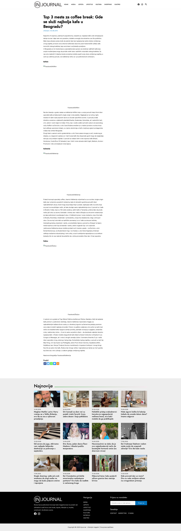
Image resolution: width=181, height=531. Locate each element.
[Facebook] (139, 4)
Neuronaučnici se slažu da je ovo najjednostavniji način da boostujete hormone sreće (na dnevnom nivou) (104, 447)
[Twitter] (48, 363)
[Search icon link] (146, 4)
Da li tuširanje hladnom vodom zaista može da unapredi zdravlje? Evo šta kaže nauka (133, 446)
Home (66, 4)
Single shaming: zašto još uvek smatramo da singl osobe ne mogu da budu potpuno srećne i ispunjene (47, 479)
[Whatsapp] (51, 363)
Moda (73, 4)
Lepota (80, 4)
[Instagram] (142, 4)
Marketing (122, 513)
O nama (131, 513)
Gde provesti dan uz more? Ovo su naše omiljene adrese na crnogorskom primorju (133, 478)
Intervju (86, 515)
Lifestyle (89, 4)
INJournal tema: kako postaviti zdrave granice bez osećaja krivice (104, 478)
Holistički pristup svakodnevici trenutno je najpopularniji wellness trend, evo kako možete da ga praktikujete (104, 415)
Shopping (108, 4)
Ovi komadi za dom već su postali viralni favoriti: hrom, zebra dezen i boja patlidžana (75, 414)
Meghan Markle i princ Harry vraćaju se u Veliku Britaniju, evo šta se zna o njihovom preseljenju (46, 415)
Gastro (117, 4)
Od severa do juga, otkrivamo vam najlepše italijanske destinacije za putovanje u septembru (46, 447)
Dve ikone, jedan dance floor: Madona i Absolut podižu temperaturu (75, 446)
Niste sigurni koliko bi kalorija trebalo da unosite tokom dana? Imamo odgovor (134, 414)
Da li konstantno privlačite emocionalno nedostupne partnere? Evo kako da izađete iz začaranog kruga (75, 479)
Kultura (99, 4)
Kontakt (113, 513)
